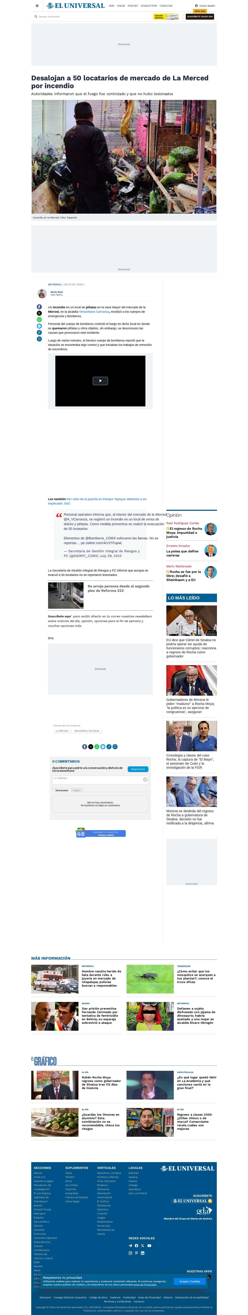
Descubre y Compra (109, 1173)
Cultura (38, 1246)
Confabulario (41, 1250)
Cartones (39, 1229)
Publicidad (129, 1297)
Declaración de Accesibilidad (192, 1297)
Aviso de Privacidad (149, 1297)
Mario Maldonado (179, 566)
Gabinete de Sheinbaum (41, 1199)
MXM (111, 5)
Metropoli (39, 1213)
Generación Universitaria (104, 1195)
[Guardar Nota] (39, 338)
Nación (38, 1173)
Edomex (134, 1173)
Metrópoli (55, 284)
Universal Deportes (45, 1238)
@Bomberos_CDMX (100, 538)
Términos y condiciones (117, 1301)
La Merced (62, 730)
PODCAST (133, 5)
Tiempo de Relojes (76, 1197)
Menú (37, 1270)
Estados (39, 1217)
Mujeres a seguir (43, 1181)
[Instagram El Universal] (130, 1253)
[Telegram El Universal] (130, 1246)
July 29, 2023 (111, 556)
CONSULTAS (166, 5)
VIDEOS (121, 5)
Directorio (45, 1297)
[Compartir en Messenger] (39, 326)
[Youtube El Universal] (149, 1246)
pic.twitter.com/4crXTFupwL (101, 543)
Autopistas (71, 1193)
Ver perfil (57, 295)
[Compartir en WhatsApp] (39, 319)
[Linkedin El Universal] (142, 1253)
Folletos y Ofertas (108, 1177)
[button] (200, 17)
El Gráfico (103, 1201)
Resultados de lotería (106, 1231)
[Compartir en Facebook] (39, 306)
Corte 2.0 (39, 1177)
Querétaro (135, 1189)
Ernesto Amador (178, 545)
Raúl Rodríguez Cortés (182, 523)
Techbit (38, 1266)
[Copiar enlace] (39, 332)
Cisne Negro (72, 1201)
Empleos (102, 1185)
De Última (71, 1185)
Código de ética (98, 1297)
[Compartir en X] (39, 313)
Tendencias (40, 1254)
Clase (68, 1173)
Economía (40, 1233)
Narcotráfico (41, 1221)
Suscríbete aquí (59, 616)
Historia (167, 1297)
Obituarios (103, 1189)
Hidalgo (133, 1185)
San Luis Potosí (138, 1193)
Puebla (133, 1181)
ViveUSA (102, 1213)
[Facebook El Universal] (136, 1246)
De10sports (104, 1205)
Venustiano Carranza (87, 730)
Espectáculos (42, 1242)
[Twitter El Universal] (142, 1246)
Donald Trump (42, 1209)
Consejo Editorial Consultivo (70, 1297)
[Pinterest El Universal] (136, 1253)
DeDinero (102, 1209)
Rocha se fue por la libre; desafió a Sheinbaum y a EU (183, 576)
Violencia (115, 1297)
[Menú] (37, 6)
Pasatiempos (105, 1221)
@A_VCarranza (75, 519)
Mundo (38, 1205)
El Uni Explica (42, 1193)
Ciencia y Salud (43, 1258)
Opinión (173, 515)
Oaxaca (133, 1177)
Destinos (70, 1189)
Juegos (101, 1217)
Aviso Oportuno (106, 1181)
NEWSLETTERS (149, 5)
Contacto (139, 1301)
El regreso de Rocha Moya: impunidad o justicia (184, 533)
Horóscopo (103, 1225)
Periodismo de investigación (42, 1187)
